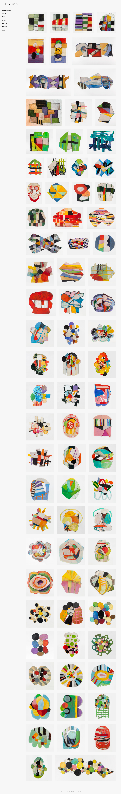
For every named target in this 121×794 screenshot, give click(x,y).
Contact (4, 26)
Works (4, 13)
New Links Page (6, 10)
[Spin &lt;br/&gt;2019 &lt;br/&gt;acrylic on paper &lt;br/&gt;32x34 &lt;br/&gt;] (40, 551)
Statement (5, 17)
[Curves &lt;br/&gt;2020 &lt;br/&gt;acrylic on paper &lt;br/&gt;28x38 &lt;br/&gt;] (101, 218)
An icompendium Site (77, 791)
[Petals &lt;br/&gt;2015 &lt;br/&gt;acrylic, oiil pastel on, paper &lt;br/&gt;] (102, 333)
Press (4, 20)
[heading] (7, 4)
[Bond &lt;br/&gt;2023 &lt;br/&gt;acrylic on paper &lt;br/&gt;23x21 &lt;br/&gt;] (69, 141)
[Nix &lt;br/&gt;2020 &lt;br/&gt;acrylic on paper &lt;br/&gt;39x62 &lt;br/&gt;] (44, 243)
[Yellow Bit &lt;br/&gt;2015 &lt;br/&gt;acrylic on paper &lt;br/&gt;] (40, 458)
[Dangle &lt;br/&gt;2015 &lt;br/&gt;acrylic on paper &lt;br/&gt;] (40, 738)
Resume (4, 23)
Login (3, 30)
